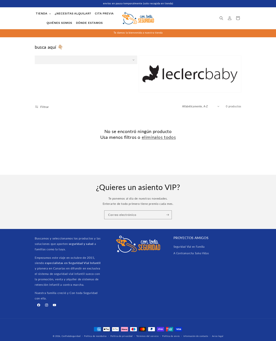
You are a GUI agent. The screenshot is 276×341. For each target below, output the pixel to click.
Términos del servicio (147, 336)
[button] (221, 18)
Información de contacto (195, 336)
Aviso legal (217, 336)
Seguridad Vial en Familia (189, 246)
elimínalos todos (159, 137)
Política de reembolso (95, 336)
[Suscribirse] (167, 214)
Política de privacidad (121, 336)
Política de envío (171, 336)
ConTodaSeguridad (71, 336)
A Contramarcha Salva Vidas (191, 253)
